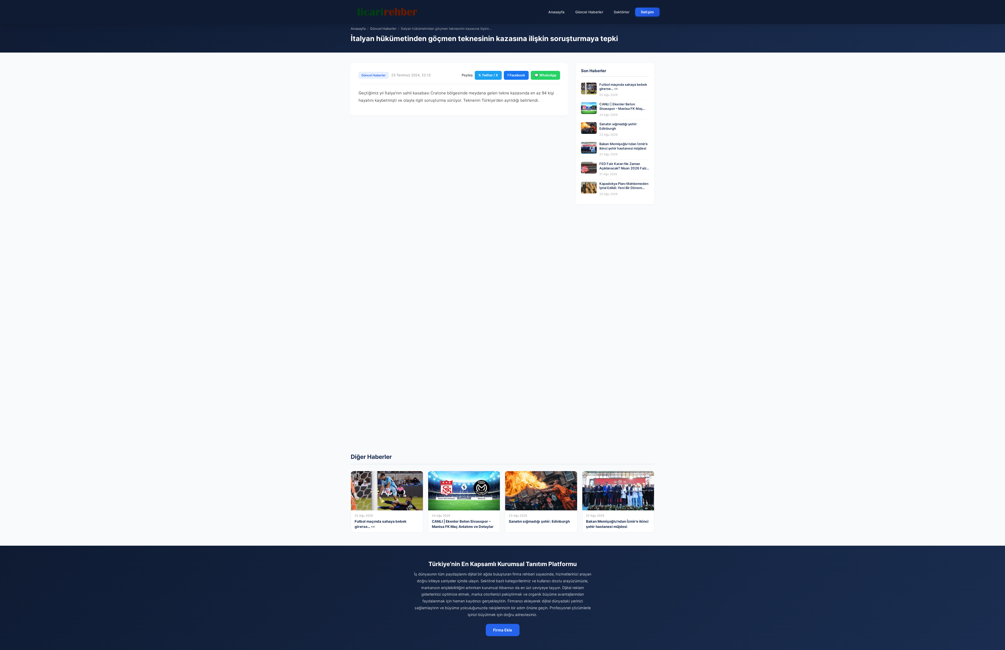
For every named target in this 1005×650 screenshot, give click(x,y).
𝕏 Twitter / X (488, 75)
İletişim (647, 12)
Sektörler (621, 12)
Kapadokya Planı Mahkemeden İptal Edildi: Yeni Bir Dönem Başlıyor (624, 188)
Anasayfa (556, 12)
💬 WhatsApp (545, 75)
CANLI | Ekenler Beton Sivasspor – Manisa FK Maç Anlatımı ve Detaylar (621, 108)
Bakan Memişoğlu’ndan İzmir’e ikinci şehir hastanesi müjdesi (623, 146)
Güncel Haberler (589, 12)
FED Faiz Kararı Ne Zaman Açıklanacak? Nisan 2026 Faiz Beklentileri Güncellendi (622, 168)
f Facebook (516, 75)
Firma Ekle (502, 630)
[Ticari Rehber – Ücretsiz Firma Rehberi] (387, 12)
